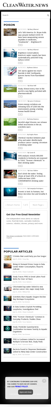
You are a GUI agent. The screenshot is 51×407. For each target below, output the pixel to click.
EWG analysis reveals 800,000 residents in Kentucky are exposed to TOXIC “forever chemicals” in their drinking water (32, 159)
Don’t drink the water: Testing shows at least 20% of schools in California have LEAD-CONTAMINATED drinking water (31, 177)
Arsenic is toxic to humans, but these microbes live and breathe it (32, 193)
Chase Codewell (28, 272)
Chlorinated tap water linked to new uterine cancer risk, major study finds (28, 288)
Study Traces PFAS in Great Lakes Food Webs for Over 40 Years (29, 278)
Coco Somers (27, 282)
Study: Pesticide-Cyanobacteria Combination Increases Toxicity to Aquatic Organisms (30, 329)
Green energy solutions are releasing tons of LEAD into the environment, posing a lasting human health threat (31, 108)
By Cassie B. (31, 153)
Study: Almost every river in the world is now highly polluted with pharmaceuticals (32, 91)
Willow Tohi (26, 292)
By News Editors (32, 67)
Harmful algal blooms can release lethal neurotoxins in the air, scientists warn (32, 124)
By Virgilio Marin (32, 134)
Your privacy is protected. (14, 236)
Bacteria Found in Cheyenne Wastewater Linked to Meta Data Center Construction (30, 350)
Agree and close (26, 392)
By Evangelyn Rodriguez (35, 188)
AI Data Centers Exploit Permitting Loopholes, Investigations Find (27, 308)
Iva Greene (26, 302)
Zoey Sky (26, 259)
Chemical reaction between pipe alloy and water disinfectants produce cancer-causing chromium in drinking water (32, 141)
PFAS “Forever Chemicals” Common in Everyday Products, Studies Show (28, 318)
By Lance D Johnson (34, 101)
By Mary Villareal (33, 29)
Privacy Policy (21, 387)
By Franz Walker (33, 170)
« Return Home (12, 205)
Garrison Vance (27, 344)
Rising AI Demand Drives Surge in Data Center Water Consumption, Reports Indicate (29, 266)
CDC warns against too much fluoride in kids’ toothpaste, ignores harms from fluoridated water (31, 74)
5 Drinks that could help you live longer (29, 256)
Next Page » (38, 205)
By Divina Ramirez (33, 119)
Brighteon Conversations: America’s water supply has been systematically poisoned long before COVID (32, 56)
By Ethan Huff (32, 86)
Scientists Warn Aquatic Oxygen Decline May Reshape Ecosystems (29, 298)
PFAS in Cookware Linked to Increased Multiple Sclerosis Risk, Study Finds (29, 340)
